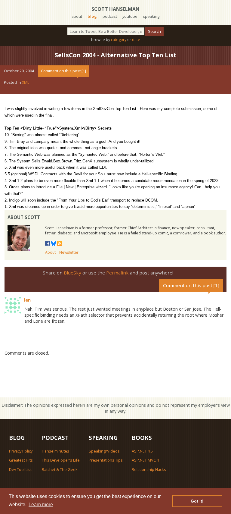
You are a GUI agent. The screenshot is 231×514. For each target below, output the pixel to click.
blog (92, 16)
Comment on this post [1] (63, 71)
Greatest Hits (21, 460)
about (77, 16)
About (50, 252)
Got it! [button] (197, 501)
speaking (151, 16)
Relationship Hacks (149, 469)
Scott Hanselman (115, 9)
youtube (129, 16)
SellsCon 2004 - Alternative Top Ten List (116, 55)
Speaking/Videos (104, 451)
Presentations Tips (106, 460)
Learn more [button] (41, 504)
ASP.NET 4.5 (142, 451)
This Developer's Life (61, 460)
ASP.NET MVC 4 (145, 460)
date (136, 39)
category (118, 39)
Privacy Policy (20, 451)
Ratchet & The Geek (60, 469)
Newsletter (69, 252)
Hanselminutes (55, 451)
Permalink (117, 273)
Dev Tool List (20, 469)
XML (25, 82)
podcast (110, 16)
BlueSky (72, 273)
